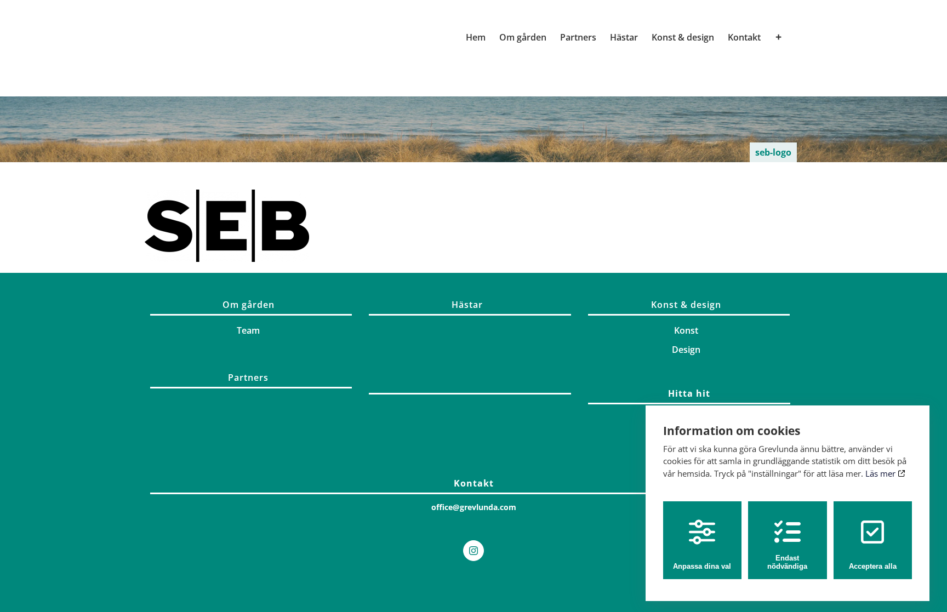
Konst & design (686, 305)
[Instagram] (473, 550)
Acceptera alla (873, 566)
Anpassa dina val (702, 566)
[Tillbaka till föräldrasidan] (470, 390)
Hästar (467, 305)
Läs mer (881, 473)
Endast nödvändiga (787, 562)
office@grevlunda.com (473, 507)
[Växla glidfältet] (778, 37)
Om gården (249, 305)
